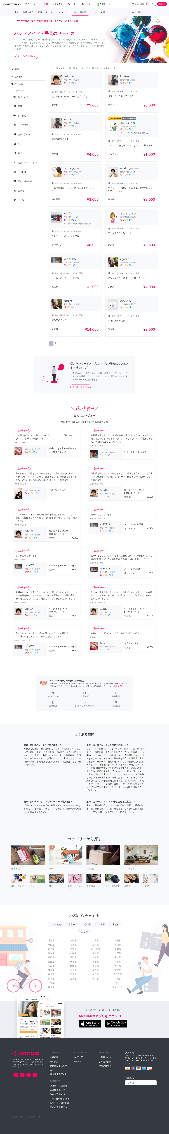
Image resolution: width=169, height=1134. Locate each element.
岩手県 (51, 949)
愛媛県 (117, 940)
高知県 (117, 945)
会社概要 (54, 1057)
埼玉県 (101, 924)
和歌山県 (95, 949)
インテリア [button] (64, 12)
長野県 (73, 957)
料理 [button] (103, 12)
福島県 (51, 966)
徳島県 (95, 974)
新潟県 (51, 987)
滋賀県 (73, 978)
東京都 (71, 924)
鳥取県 (95, 953)
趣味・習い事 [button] (80, 12)
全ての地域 (55, 924)
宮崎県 (117, 970)
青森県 (51, 945)
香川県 (95, 978)
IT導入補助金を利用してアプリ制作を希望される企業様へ (59, 1102)
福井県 (73, 949)
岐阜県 (73, 962)
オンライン (117, 987)
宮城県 (51, 953)
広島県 (95, 966)
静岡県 (73, 966)
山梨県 (73, 953)
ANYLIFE (78, 1057)
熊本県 (117, 962)
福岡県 (117, 949)
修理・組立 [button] (28, 12)
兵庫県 (95, 940)
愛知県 (73, 970)
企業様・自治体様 (58, 1086)
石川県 (73, 945)
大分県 (117, 966)
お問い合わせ (105, 1066)
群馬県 (51, 978)
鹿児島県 (117, 974)
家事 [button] (40, 12)
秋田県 (51, 957)
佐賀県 (117, 953)
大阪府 (115, 924)
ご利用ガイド (105, 1057)
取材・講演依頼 (57, 1094)
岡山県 (95, 962)
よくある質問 (105, 1061)
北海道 (51, 940)
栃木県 (51, 974)
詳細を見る (118, 686)
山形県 (51, 962)
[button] (138, 4)
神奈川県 (86, 924)
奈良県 (95, 945)
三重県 (73, 974)
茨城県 (51, 970)
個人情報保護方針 (58, 1074)
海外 (118, 983)
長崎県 (117, 957)
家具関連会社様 (57, 1090)
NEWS (77, 1061)
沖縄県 (117, 978)
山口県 (95, 970)
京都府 (84, 932)
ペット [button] (94, 12)
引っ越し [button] (50, 12)
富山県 (73, 940)
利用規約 (54, 1061)
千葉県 (51, 983)
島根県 (95, 957)
